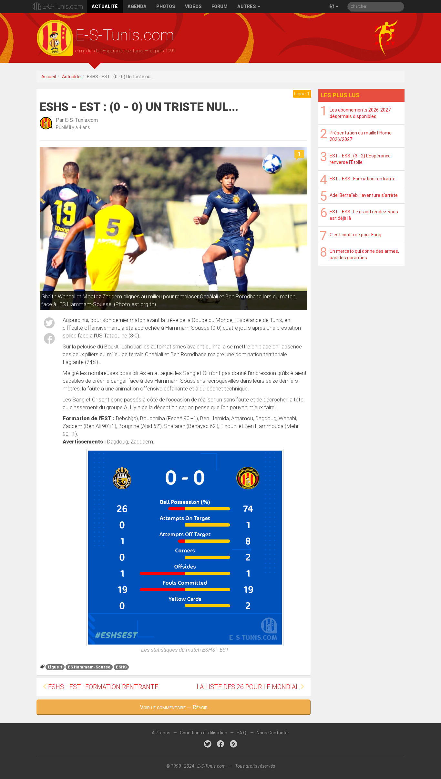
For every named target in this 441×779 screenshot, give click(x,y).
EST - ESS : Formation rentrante (362, 178)
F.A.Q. (242, 732)
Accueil (48, 76)
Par (77, 120)
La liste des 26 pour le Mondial (249, 687)
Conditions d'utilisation (203, 732)
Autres (247, 6)
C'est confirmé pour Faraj (355, 234)
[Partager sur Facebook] (49, 339)
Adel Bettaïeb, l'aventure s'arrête (364, 195)
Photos (165, 6)
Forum (219, 6)
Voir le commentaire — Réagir (174, 707)
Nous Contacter (273, 732)
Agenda (137, 6)
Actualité (105, 6)
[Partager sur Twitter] (49, 324)
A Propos (161, 732)
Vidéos (193, 6)
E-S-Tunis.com (62, 6)
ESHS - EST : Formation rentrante (102, 687)
